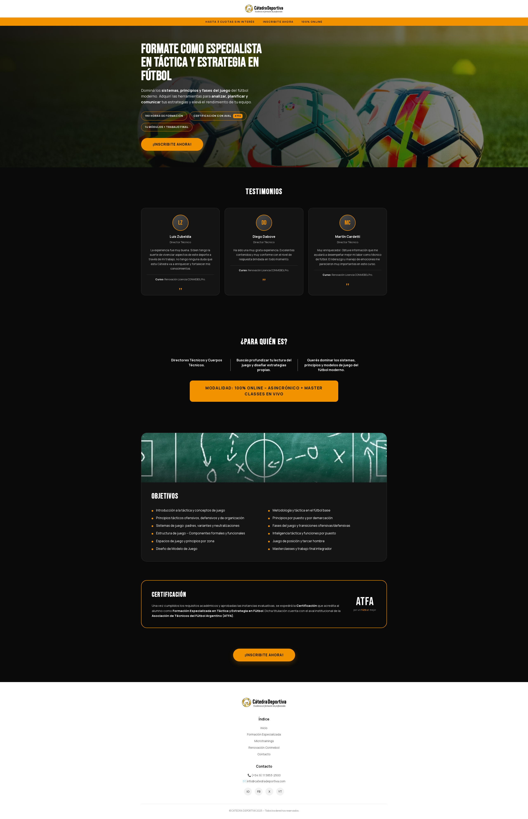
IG (248, 791)
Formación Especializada (264, 734)
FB (258, 791)
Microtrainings (264, 741)
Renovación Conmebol (264, 747)
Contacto (264, 754)
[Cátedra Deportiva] (264, 9)
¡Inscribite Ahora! (172, 144)
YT (280, 791)
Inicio (264, 728)
